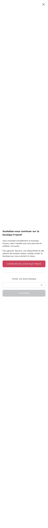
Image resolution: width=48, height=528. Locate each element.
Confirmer (24, 293)
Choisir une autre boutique (24, 279)
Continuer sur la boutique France (24, 264)
